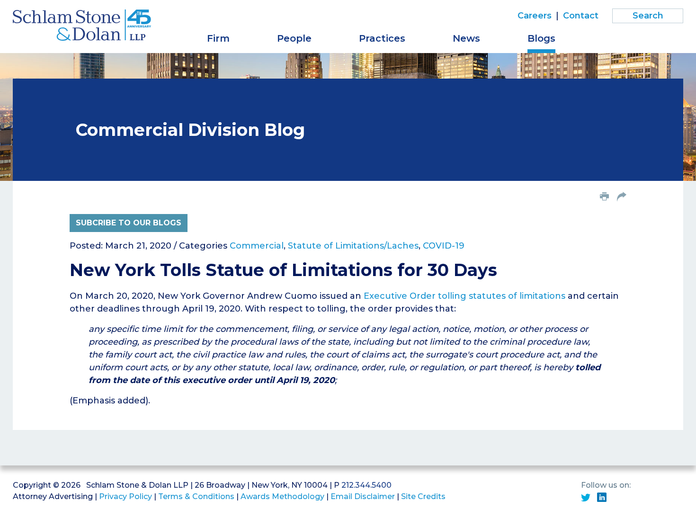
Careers (535, 15)
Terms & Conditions (196, 496)
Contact (580, 15)
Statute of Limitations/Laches (353, 246)
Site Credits (423, 496)
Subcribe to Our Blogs (128, 222)
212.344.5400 (366, 485)
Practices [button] (382, 38)
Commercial (257, 246)
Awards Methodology (282, 496)
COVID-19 (443, 246)
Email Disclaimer (362, 496)
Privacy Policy (125, 496)
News (466, 38)
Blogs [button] (541, 38)
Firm (218, 38)
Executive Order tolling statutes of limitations (464, 296)
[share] (621, 197)
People (294, 38)
